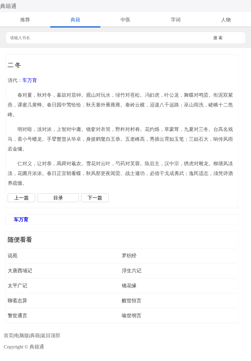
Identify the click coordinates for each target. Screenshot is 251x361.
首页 (8, 335)
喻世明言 (131, 315)
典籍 (75, 19)
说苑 (12, 255)
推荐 (25, 19)
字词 (176, 19)
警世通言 (17, 315)
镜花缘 (129, 285)
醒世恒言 (131, 300)
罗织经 (129, 255)
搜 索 (218, 37)
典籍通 (8, 6)
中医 (125, 19)
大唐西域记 (20, 270)
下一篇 (95, 197)
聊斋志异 (17, 300)
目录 (58, 197)
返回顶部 (50, 335)
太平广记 (17, 285)
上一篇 (21, 197)
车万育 (29, 80)
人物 (226, 19)
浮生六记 (131, 270)
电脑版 (21, 335)
